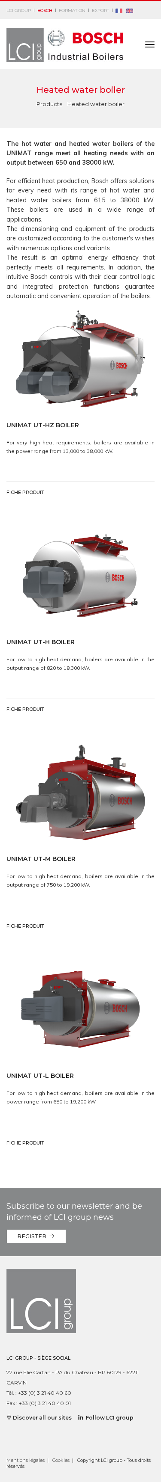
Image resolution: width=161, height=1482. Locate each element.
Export (100, 10)
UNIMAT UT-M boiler (41, 859)
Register (33, 1236)
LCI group (18, 10)
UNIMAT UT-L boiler (40, 1076)
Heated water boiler (96, 104)
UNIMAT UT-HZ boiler (42, 425)
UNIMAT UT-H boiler (40, 642)
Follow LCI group (108, 1417)
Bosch (44, 10)
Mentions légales (25, 1460)
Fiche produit (25, 492)
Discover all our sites (42, 1417)
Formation (72, 10)
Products (49, 104)
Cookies (61, 1460)
